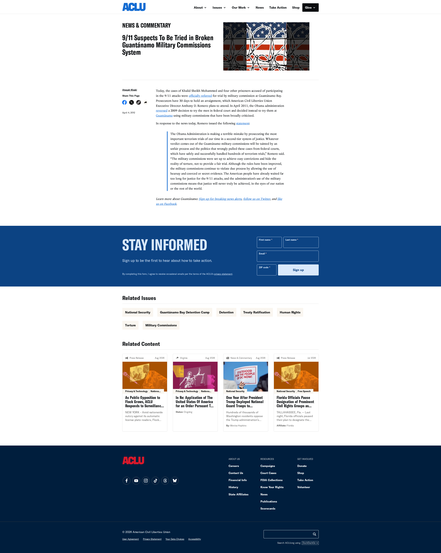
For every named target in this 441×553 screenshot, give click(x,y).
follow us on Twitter (256, 199)
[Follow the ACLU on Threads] (165, 480)
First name (264, 239)
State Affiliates (238, 494)
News (260, 7)
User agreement (130, 539)
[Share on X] (131, 103)
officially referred (200, 96)
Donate (302, 465)
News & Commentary (145, 26)
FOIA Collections (271, 480)
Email (262, 253)
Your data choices (175, 539)
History (233, 487)
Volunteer (303, 487)
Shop (296, 7)
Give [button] (308, 7)
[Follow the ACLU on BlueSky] (175, 480)
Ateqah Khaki (129, 89)
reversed (161, 110)
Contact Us (236, 473)
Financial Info (238, 480)
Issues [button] (218, 7)
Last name (290, 239)
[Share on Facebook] (124, 103)
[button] (138, 103)
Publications (268, 501)
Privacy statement (152, 539)
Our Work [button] (239, 7)
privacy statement (223, 274)
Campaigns (267, 465)
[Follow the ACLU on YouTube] (136, 480)
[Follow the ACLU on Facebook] (126, 480)
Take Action (278, 7)
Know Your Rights (272, 487)
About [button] (199, 7)
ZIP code (263, 267)
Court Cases (268, 473)
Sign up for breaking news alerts (220, 199)
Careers (234, 465)
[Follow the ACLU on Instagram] (146, 480)
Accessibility (194, 539)
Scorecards (267, 508)
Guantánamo (164, 115)
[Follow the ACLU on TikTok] (155, 480)
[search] (314, 534)
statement (242, 123)
